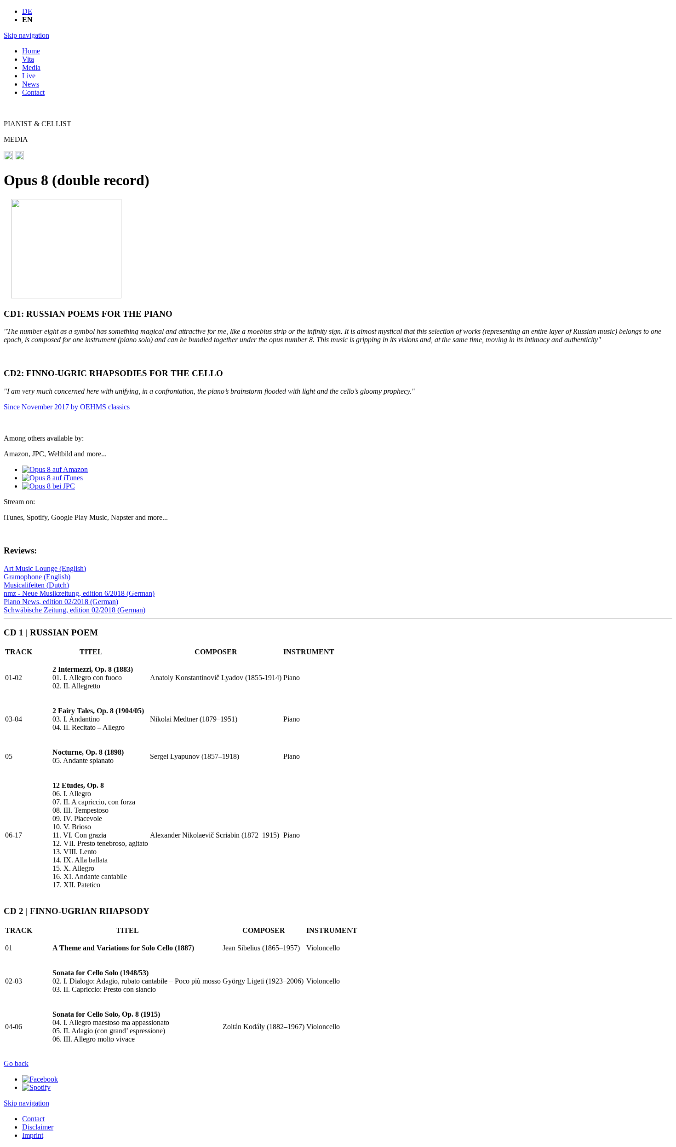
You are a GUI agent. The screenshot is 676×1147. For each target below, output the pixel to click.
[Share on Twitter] (19, 158)
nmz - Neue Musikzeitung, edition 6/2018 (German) (79, 593)
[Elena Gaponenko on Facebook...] (40, 1079)
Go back (16, 1063)
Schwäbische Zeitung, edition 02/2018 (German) (74, 610)
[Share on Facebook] (8, 158)
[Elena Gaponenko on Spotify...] (36, 1087)
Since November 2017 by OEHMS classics (67, 407)
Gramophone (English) (37, 577)
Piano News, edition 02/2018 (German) (61, 602)
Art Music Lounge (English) (45, 568)
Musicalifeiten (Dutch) (36, 585)
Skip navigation (26, 35)
